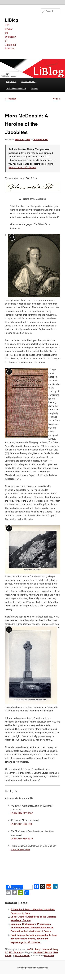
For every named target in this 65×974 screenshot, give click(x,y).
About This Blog (28, 81)
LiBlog (11, 20)
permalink (49, 955)
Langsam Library (50, 949)
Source (34, 88)
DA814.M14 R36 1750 (21, 823)
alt (12, 237)
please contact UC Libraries (22, 167)
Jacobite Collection (42, 952)
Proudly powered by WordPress (32, 967)
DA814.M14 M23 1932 (22, 813)
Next (56, 98)
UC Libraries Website (16, 88)
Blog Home (11, 81)
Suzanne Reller (40, 139)
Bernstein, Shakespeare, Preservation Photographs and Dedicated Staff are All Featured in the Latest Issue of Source (32, 927)
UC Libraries (15, 952)
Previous (10, 98)
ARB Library (34, 949)
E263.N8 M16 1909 (20, 849)
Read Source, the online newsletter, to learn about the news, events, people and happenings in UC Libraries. (34, 938)
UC (6, 952)
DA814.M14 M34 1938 (22, 838)
